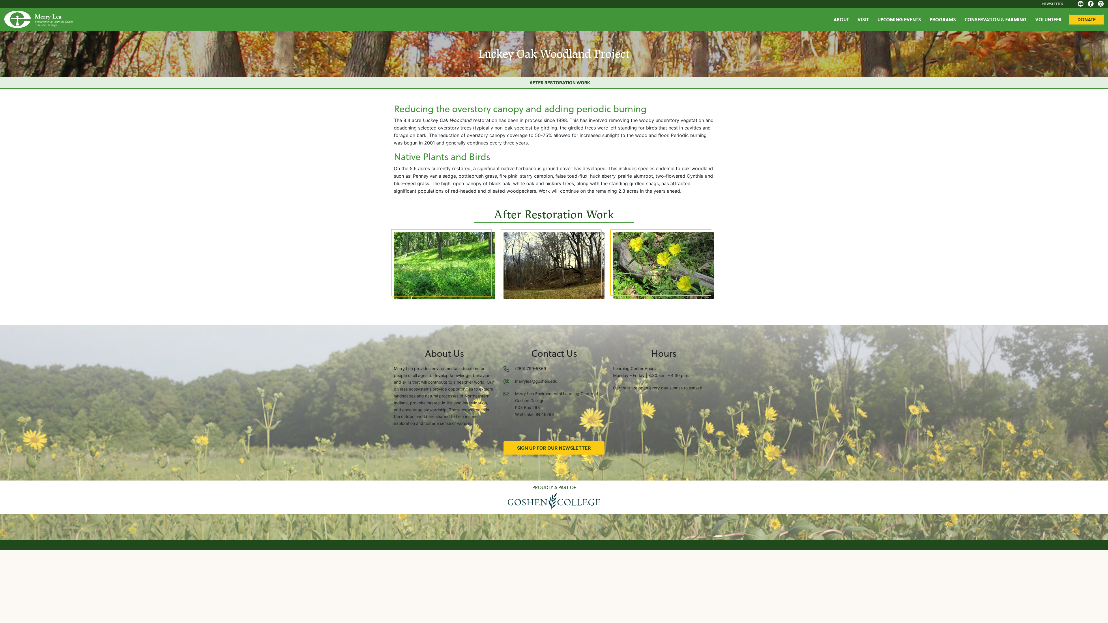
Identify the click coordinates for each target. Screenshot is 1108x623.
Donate (1086, 19)
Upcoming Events (899, 19)
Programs (943, 19)
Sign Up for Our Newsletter (554, 448)
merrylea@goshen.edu (536, 381)
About (841, 19)
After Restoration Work (559, 82)
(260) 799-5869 (530, 368)
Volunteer (1048, 19)
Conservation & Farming (996, 19)
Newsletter (1052, 3)
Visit (863, 19)
